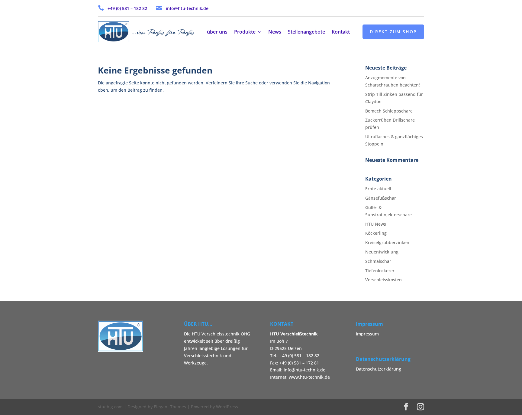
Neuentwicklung (381, 252)
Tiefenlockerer (380, 270)
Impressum (367, 334)
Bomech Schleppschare (389, 111)
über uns (217, 32)
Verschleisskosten (383, 280)
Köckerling (376, 233)
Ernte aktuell (378, 188)
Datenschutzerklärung (378, 369)
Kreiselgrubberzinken (387, 242)
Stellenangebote (306, 32)
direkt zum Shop (393, 31)
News (274, 32)
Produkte (245, 32)
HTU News (375, 224)
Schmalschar (378, 261)
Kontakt (341, 32)
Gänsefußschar (380, 198)
